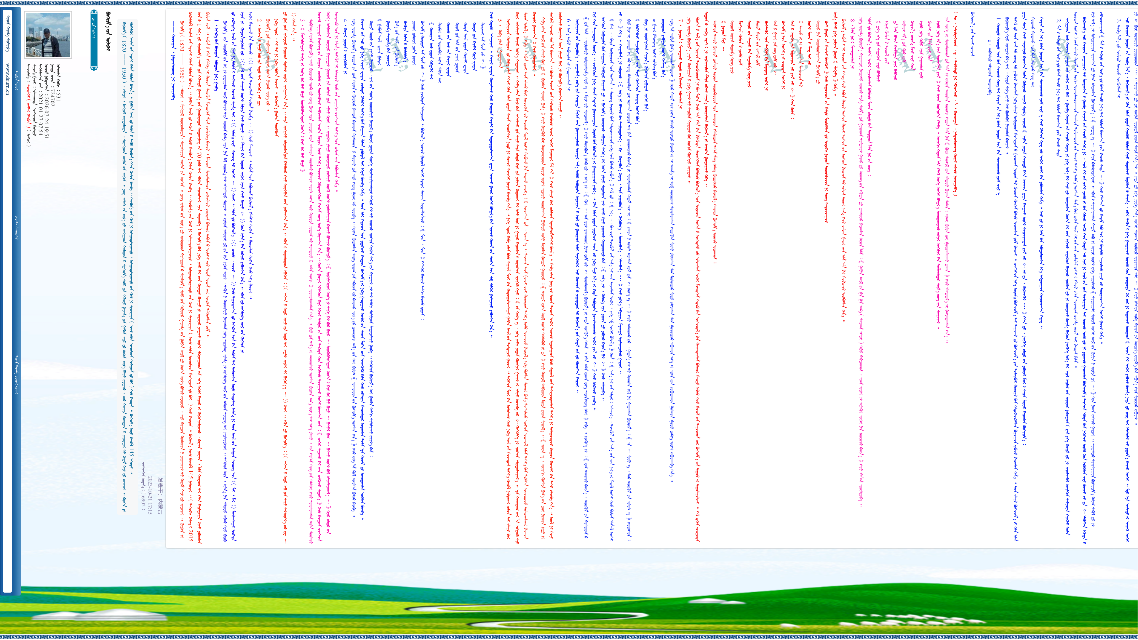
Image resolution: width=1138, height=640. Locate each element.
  (16, 80)
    (16, 375)
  (16, 227)
